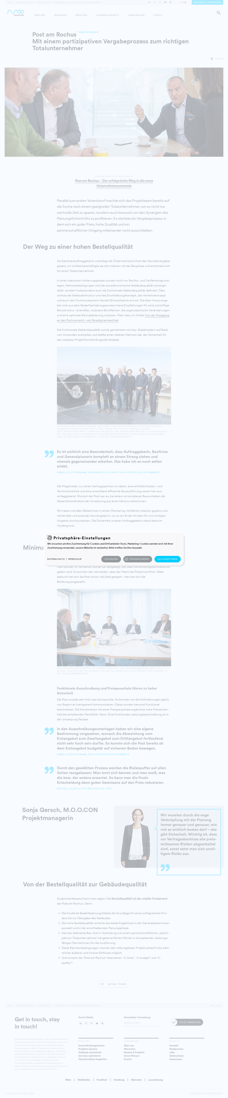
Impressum (75, 559)
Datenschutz (56, 559)
